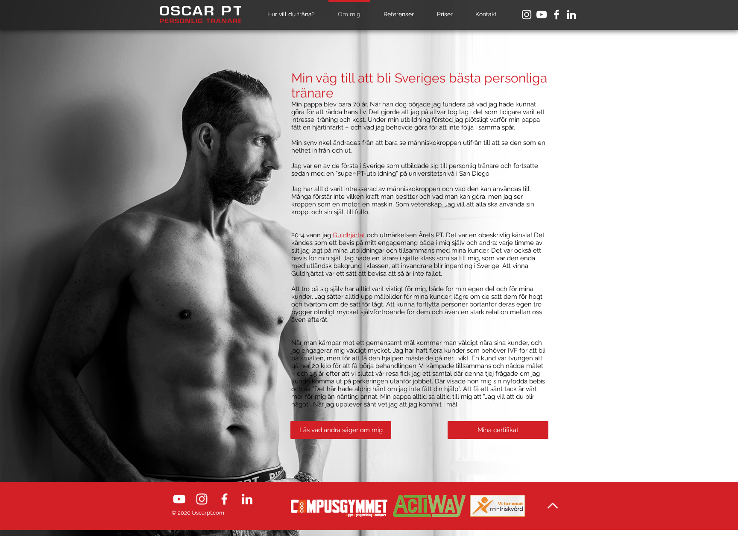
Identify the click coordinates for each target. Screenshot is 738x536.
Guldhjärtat (349, 235)
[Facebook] (556, 14)
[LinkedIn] (571, 14)
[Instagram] (526, 14)
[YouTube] (541, 14)
